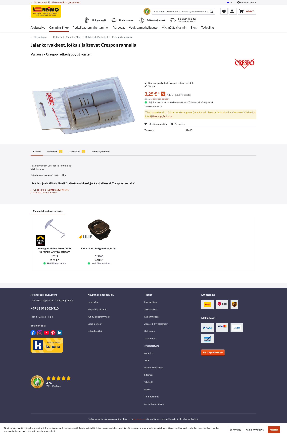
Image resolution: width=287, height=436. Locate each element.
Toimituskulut (151, 396)
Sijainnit (148, 382)
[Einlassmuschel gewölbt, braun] (99, 230)
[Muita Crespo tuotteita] (244, 64)
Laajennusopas (151, 316)
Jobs (146, 360)
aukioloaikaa (150, 309)
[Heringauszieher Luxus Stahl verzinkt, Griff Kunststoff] (54, 230)
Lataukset (54, 151)
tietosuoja (149, 331)
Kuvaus (37, 151)
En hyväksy (235, 429)
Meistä (147, 389)
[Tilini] (233, 11)
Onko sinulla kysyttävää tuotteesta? (51, 189)
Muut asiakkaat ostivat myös (47, 211)
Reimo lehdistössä (153, 367)
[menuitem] (183, 11)
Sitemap (148, 374)
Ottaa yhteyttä (41, 2)
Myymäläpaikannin (97, 309)
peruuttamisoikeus (154, 403)
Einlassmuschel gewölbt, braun (99, 248)
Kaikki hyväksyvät (255, 429)
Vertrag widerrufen (213, 352)
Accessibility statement (156, 323)
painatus (148, 353)
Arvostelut (76, 151)
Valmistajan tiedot (101, 151)
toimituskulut (139, 419)
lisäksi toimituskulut (160, 99)
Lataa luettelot (95, 323)
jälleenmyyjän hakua (161, 116)
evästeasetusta (151, 345)
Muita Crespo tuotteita (45, 192)
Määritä (274, 429)
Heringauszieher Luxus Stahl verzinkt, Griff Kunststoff (54, 250)
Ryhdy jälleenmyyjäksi (99, 316)
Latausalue (93, 302)
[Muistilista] (224, 11)
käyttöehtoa (150, 302)
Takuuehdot (150, 338)
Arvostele (179, 123)
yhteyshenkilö (95, 331)
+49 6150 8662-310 (45, 308)
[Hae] (211, 11)
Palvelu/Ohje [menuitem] (247, 2)
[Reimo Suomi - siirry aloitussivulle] (58, 9)
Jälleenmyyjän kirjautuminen (65, 2)
